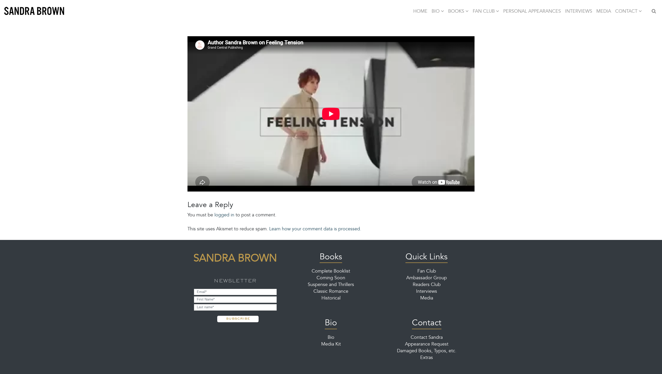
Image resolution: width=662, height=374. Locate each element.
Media (426, 298)
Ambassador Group (426, 278)
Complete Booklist (331, 271)
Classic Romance (330, 291)
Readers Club (427, 285)
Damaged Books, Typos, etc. (426, 351)
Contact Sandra (427, 337)
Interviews (426, 291)
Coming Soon (331, 278)
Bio (331, 337)
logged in (224, 215)
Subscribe (238, 318)
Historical (331, 298)
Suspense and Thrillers (331, 285)
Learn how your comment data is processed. (315, 229)
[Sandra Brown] (34, 11)
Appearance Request (426, 344)
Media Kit (331, 344)
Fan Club (426, 271)
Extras (426, 358)
